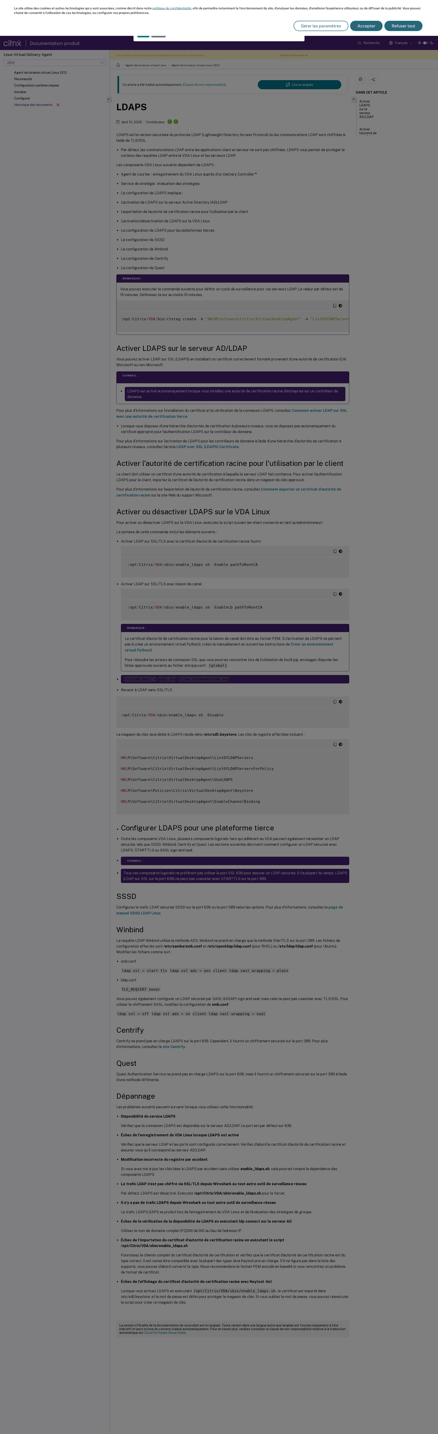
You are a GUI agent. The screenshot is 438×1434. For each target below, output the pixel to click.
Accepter (366, 26)
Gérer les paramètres (321, 26)
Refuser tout (403, 26)
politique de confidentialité (171, 8)
